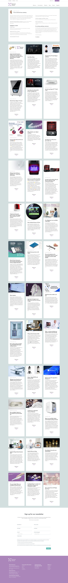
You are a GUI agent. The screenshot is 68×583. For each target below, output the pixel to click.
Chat (17, 0)
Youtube (49, 569)
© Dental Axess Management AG (38, 565)
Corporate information (26, 564)
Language (9, 0)
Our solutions (40, 5)
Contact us (13, 0)
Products (45, 5)
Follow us (49, 564)
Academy (23, 568)
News (50, 5)
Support (57, 5)
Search (51, 0)
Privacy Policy (37, 567)
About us (34, 5)
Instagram (49, 568)
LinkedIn (49, 567)
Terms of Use (37, 568)
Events (53, 5)
